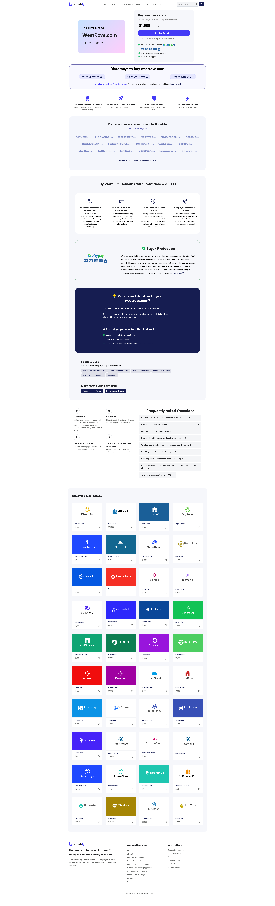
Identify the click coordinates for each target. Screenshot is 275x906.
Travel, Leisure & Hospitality (94, 370)
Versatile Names (124, 4)
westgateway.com (81, 654)
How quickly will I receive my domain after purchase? (163, 438)
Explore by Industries (176, 850)
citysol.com (112, 523)
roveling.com (112, 687)
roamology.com (80, 786)
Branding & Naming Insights (138, 864)
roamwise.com (113, 753)
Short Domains (142, 4)
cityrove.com (180, 687)
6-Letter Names (174, 864)
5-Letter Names (174, 860)
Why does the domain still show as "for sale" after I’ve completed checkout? (168, 467)
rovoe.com (78, 688)
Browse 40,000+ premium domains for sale (137, 161)
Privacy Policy (132, 878)
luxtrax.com (179, 818)
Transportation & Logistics (93, 375)
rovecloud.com (147, 687)
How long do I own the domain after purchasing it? (162, 459)
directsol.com (79, 524)
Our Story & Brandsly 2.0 (137, 871)
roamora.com (180, 753)
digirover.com (180, 524)
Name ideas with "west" (92, 391)
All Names (157, 4)
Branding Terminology (136, 875)
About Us (130, 854)
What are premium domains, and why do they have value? (165, 418)
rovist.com (145, 589)
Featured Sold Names (135, 857)
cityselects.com (113, 556)
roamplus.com (147, 785)
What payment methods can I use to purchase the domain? (166, 445)
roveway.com (79, 720)
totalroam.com (147, 720)
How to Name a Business (137, 861)
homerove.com (113, 589)
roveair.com (79, 589)
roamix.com (79, 753)
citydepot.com (147, 818)
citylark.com (146, 524)
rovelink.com (112, 654)
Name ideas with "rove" (115, 391)
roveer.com (146, 655)
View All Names (174, 867)
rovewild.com (180, 622)
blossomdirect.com (148, 753)
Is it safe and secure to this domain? (156, 431)
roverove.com (180, 654)
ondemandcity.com (182, 785)
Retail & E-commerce (141, 370)
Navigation (112, 375)
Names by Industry (105, 4)
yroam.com (112, 720)
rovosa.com (179, 589)
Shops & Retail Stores (161, 370)
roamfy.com (79, 818)
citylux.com (112, 818)
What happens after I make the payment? (158, 452)
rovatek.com (112, 622)
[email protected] (145, 343)
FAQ (128, 850)
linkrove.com (146, 622)
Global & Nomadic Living (118, 370)
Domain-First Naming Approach (139, 868)
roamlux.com (179, 556)
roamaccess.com (81, 556)
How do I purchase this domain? (154, 424)
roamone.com (113, 786)
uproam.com (179, 720)
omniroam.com (147, 556)
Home (129, 881)
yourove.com (79, 622)
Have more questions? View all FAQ (156, 475)
